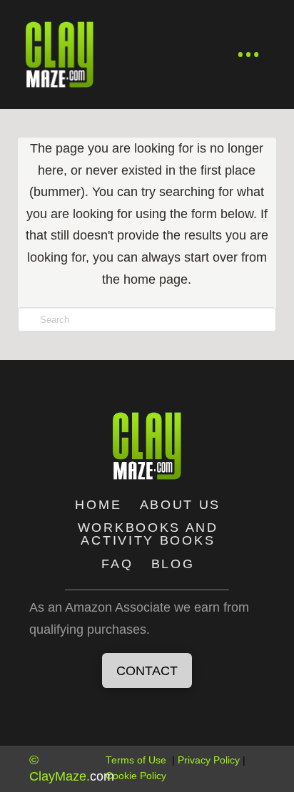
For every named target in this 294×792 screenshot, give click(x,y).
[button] (249, 55)
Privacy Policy (209, 760)
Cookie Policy (136, 776)
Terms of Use (136, 760)
